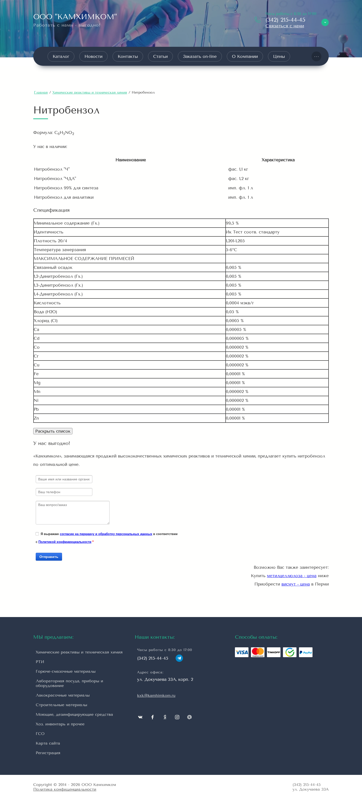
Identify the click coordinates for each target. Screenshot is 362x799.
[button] (284, 26)
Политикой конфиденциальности (64, 542)
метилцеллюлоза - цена (291, 575)
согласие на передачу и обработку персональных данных (106, 534)
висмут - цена (295, 584)
